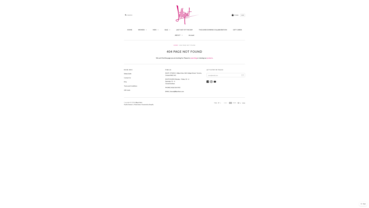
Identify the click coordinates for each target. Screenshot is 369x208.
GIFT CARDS (237, 30)
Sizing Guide (127, 73)
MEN (155, 30)
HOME (129, 30)
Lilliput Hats (138, 102)
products (210, 58)
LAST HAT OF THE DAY (184, 30)
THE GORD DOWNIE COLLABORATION (213, 30)
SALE (166, 30)
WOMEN (141, 30)
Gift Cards (127, 90)
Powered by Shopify (147, 104)
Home (176, 45)
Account (191, 35)
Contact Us (127, 78)
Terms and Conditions (130, 86)
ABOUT (178, 35)
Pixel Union (137, 104)
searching (194, 58)
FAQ (125, 82)
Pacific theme (128, 104)
